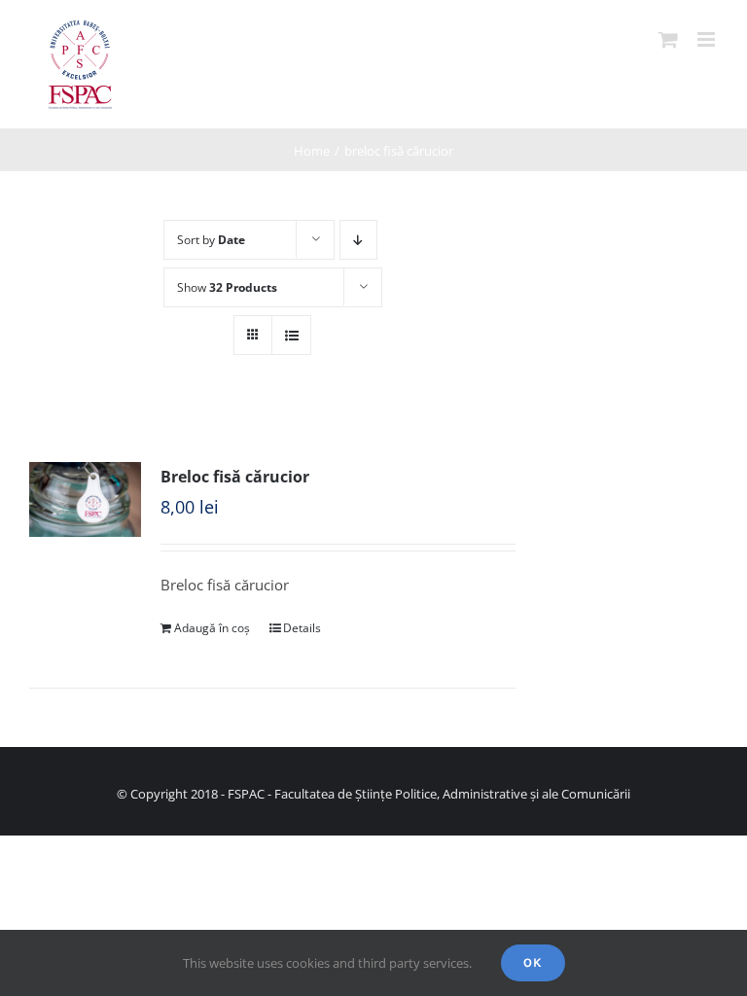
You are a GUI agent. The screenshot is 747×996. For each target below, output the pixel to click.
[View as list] (291, 335)
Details (302, 628)
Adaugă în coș (212, 628)
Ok (533, 962)
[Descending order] (358, 240)
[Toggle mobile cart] (668, 39)
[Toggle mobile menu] (707, 39)
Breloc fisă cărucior (234, 476)
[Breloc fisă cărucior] (85, 499)
